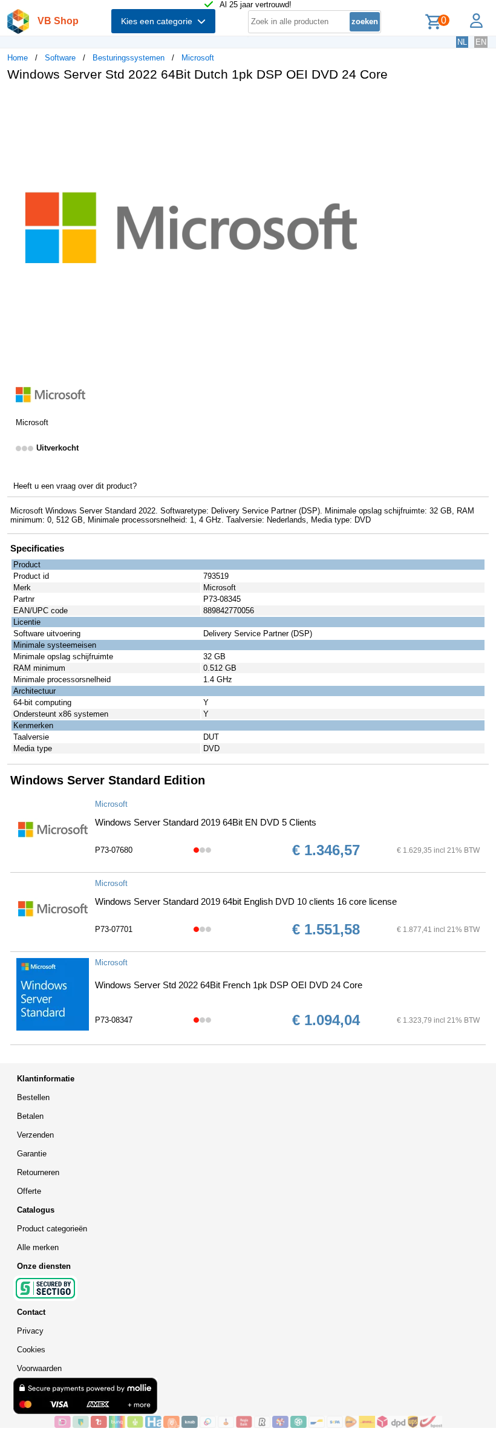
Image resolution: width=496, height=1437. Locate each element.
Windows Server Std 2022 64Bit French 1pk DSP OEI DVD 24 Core (228, 985)
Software (60, 57)
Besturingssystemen (129, 57)
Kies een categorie (159, 21)
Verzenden (35, 1134)
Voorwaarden (39, 1368)
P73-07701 (113, 929)
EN (480, 42)
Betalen (30, 1116)
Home (17, 57)
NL (462, 42)
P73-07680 (113, 850)
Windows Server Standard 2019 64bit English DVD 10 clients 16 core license (246, 901)
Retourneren (38, 1172)
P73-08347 (113, 1020)
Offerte (29, 1191)
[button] (359, 103)
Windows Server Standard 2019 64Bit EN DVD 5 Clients (205, 822)
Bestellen (33, 1097)
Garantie (32, 1153)
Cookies (31, 1349)
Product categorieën (52, 1228)
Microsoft (197, 57)
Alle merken (38, 1247)
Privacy (30, 1330)
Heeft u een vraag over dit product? (75, 485)
